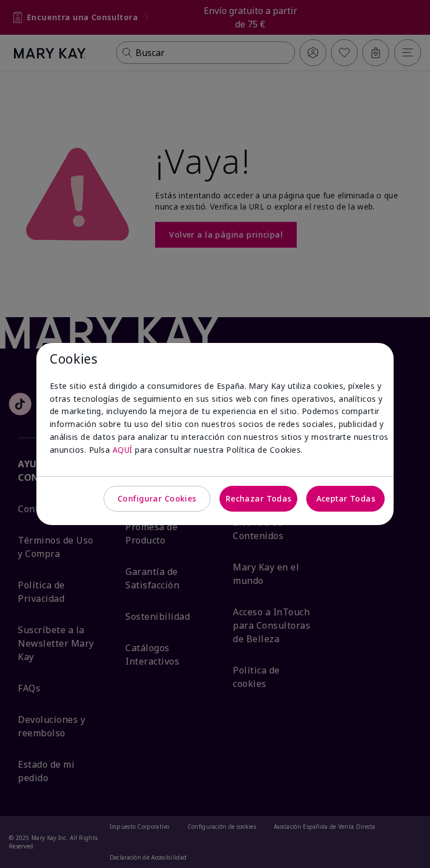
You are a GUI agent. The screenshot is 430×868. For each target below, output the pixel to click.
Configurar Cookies (157, 498)
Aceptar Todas (345, 498)
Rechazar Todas (259, 498)
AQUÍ (123, 449)
